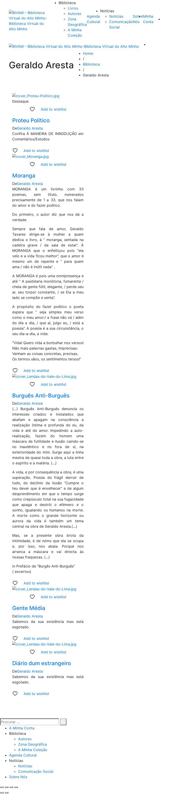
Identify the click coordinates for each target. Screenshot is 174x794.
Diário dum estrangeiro (41, 663)
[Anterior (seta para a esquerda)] (2, 792)
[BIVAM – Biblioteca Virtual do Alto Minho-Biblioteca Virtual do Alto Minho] (29, 21)
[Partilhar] (11, 787)
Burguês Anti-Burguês (41, 395)
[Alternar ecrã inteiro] (6, 787)
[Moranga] (30, 156)
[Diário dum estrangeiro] (44, 644)
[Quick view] (13, 114)
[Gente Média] (44, 588)
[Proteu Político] (35, 95)
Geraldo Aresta (30, 128)
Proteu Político (31, 120)
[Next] (89, 699)
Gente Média (28, 608)
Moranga (23, 175)
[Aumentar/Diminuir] (2, 787)
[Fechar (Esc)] (16, 787)
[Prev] (86, 699)
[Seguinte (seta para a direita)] (6, 792)
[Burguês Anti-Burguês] (44, 376)
